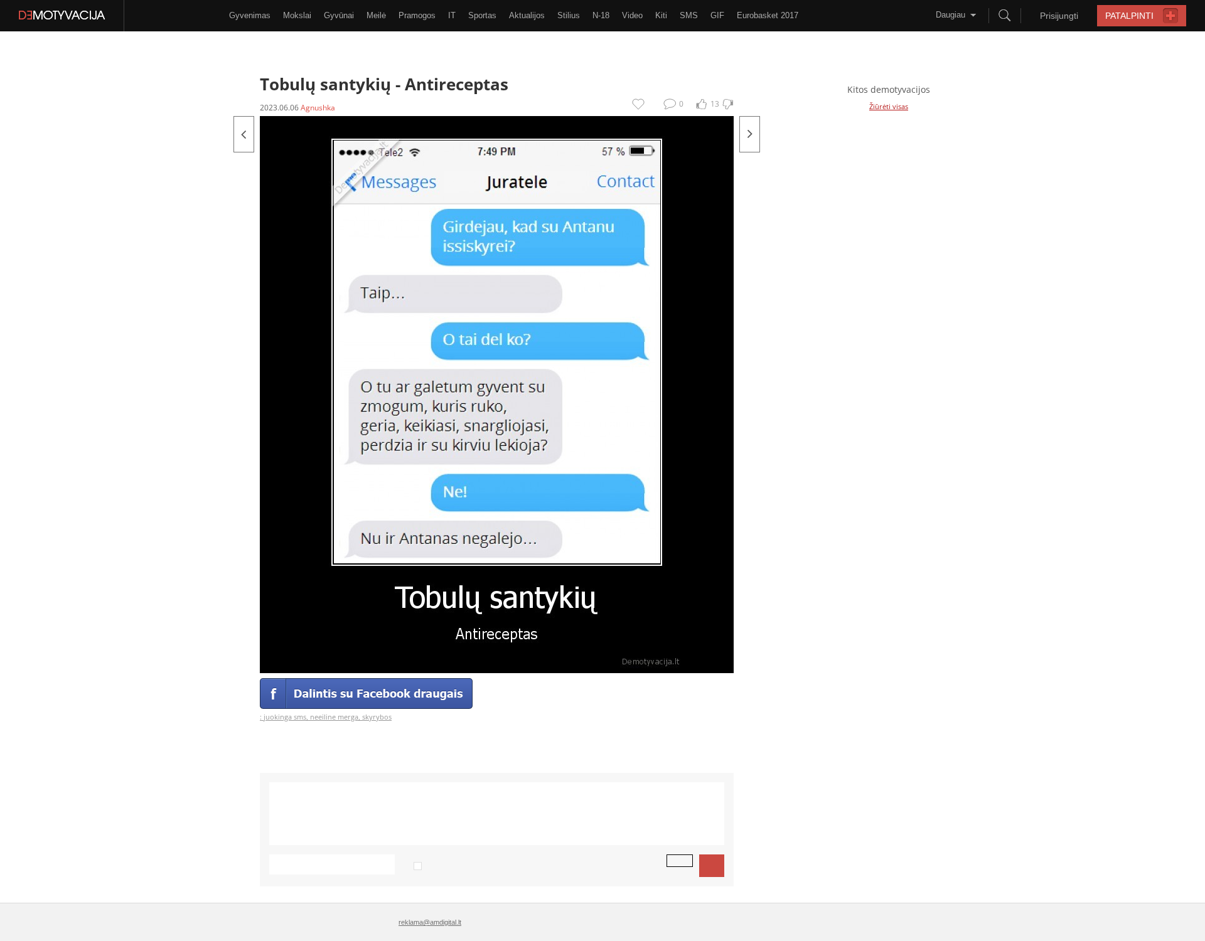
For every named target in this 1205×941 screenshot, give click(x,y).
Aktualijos (527, 15)
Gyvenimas (249, 15)
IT (452, 15)
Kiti (661, 15)
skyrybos (377, 716)
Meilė (376, 15)
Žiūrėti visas (888, 106)
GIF (717, 15)
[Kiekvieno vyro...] (243, 134)
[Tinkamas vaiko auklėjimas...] (749, 134)
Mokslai (297, 15)
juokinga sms (285, 716)
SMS (689, 15)
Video (632, 15)
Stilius (568, 15)
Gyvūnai (339, 15)
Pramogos (417, 15)
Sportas (482, 15)
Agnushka (318, 107)
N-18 (600, 15)
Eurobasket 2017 (767, 15)
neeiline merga (334, 716)
